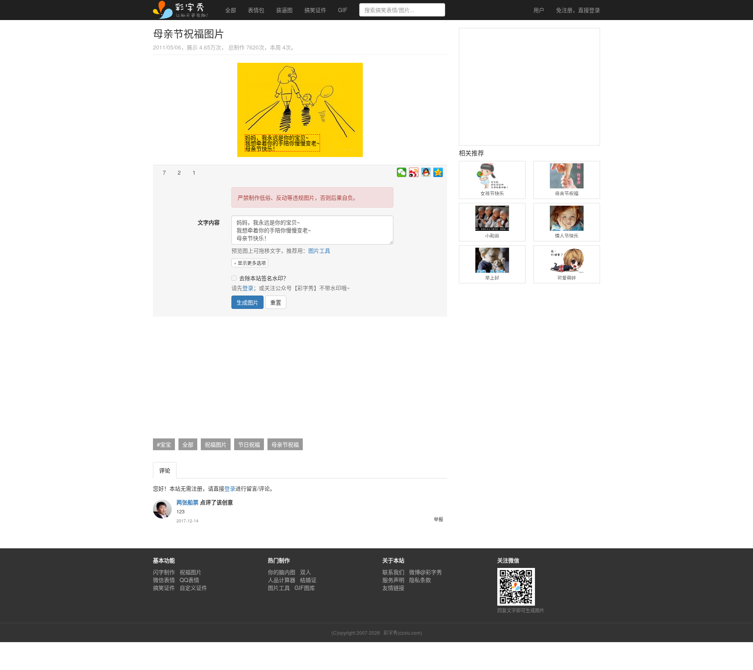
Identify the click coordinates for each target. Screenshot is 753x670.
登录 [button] (247, 288)
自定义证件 (193, 587)
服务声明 (393, 580)
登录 (578, 10)
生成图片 (247, 302)
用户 (538, 10)
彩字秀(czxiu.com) (403, 632)
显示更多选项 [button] (251, 262)
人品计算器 (281, 580)
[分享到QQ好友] (426, 172)
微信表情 (164, 580)
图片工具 (319, 250)
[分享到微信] (402, 172)
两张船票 (187, 502)
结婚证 (308, 580)
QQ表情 (189, 580)
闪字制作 (164, 572)
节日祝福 (249, 444)
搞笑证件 (315, 10)
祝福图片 (216, 444)
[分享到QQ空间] (438, 172)
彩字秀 (183, 10)
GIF (342, 10)
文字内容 (209, 222)
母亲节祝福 (285, 444)
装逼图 (284, 10)
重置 (275, 302)
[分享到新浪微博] (414, 172)
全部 (230, 10)
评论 (164, 470)
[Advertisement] (299, 379)
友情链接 (393, 587)
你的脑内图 (281, 572)
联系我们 (393, 572)
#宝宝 (164, 444)
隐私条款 (420, 580)
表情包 (256, 10)
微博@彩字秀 (425, 572)
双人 (305, 572)
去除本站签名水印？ (264, 278)
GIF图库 (305, 587)
